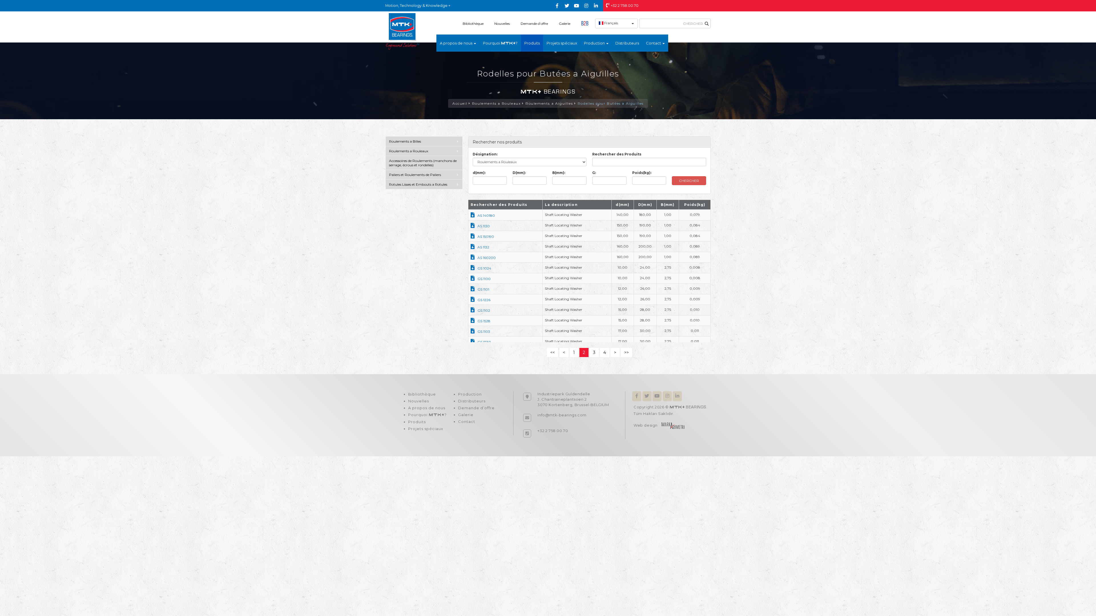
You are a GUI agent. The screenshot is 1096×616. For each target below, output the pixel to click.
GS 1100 (484, 279)
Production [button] (595, 43)
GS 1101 (483, 289)
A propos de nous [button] (456, 43)
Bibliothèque (473, 23)
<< (552, 352)
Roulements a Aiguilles (549, 103)
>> (626, 352)
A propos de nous (426, 408)
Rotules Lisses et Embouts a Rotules (418, 184)
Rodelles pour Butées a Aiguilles (611, 103)
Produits (532, 43)
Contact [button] (654, 43)
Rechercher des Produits (616, 154)
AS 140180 (486, 215)
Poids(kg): (641, 173)
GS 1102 (484, 310)
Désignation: (485, 154)
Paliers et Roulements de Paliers (415, 175)
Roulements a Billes (405, 141)
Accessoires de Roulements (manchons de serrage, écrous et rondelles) (423, 163)
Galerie (564, 23)
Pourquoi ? (500, 43)
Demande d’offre (534, 23)
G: (594, 173)
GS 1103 (484, 331)
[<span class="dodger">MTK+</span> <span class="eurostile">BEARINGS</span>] (402, 31)
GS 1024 (484, 268)
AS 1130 (484, 226)
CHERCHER (689, 181)
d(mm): (479, 173)
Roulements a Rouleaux (496, 103)
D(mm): (519, 173)
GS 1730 (484, 342)
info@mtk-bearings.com (562, 415)
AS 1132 (483, 247)
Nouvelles (502, 23)
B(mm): (558, 173)
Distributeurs (627, 43)
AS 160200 (487, 258)
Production (470, 394)
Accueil (459, 103)
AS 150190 (486, 236)
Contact (466, 421)
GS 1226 (484, 300)
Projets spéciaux (562, 43)
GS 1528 (484, 321)
